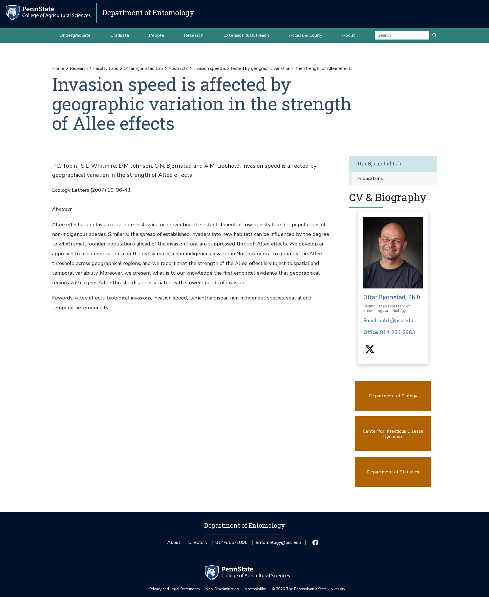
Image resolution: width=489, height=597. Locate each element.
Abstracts (178, 68)
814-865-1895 (231, 544)
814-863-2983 (397, 332)
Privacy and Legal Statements (174, 589)
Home (58, 68)
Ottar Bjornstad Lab (143, 68)
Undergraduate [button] (75, 35)
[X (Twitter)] (369, 351)
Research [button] (193, 35)
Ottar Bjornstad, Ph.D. (392, 297)
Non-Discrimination (222, 589)
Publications (370, 178)
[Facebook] (315, 542)
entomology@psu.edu (278, 544)
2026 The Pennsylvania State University (308, 589)
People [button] (156, 35)
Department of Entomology (148, 12)
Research (79, 68)
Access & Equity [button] (305, 35)
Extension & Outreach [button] (246, 35)
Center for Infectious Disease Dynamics (393, 434)
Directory (197, 542)
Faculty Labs (105, 68)
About (173, 542)
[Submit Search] (434, 35)
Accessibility (255, 589)
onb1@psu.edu (395, 320)
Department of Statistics (393, 472)
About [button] (348, 35)
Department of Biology (393, 396)
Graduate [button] (119, 35)
